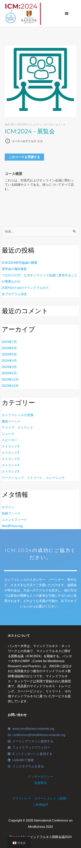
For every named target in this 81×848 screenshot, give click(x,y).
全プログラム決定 (14, 294)
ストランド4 (10, 465)
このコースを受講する (24, 157)
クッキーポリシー (40, 776)
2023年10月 (10, 385)
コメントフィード (14, 519)
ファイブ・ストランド (17, 427)
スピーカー (9, 440)
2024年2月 (9, 373)
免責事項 (40, 782)
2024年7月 (9, 342)
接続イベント (11, 421)
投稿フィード (11, 513)
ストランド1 (10, 446)
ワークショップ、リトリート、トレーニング (33, 477)
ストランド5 (10, 471)
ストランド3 (10, 459)
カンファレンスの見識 (17, 415)
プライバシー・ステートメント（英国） (40, 798)
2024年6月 (9, 348)
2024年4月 (9, 360)
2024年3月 (9, 367)
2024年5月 (9, 354)
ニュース (8, 433)
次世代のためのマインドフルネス (25, 287)
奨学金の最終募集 (14, 269)
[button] (67, 13)
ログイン (8, 507)
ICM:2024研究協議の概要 (19, 262)
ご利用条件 (40, 804)
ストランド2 (10, 452)
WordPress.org (12, 526)
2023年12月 (10, 379)
